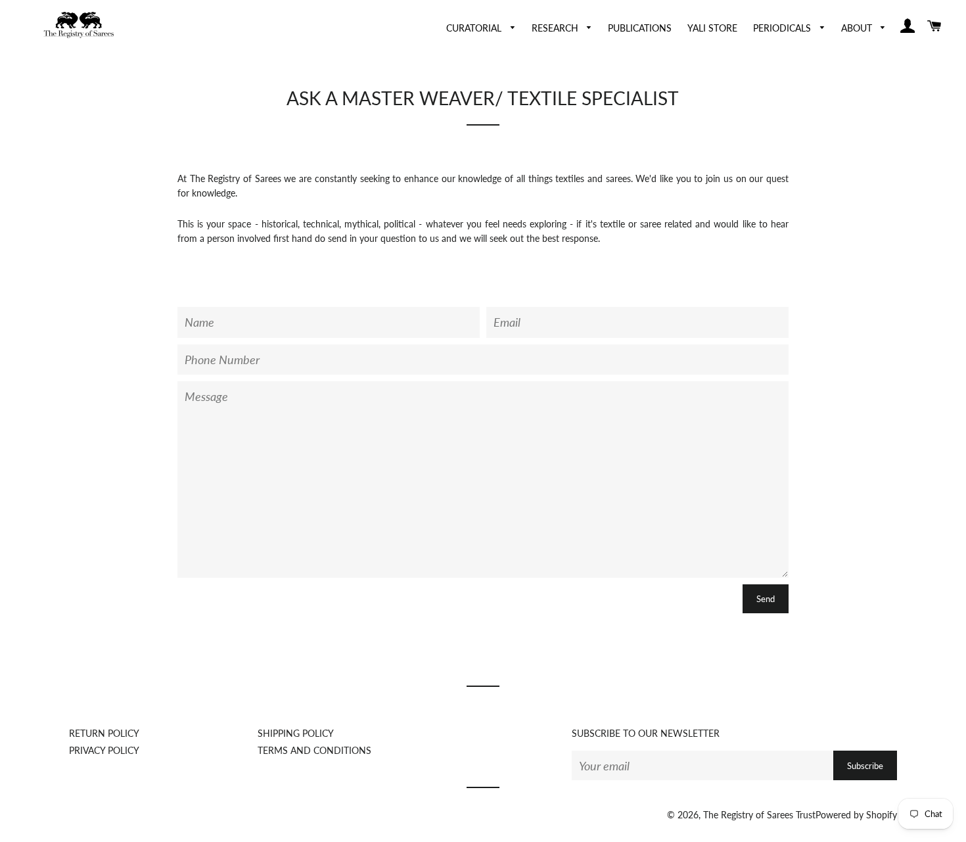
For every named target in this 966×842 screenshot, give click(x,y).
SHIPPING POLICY (296, 733)
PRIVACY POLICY (104, 750)
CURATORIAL (475, 28)
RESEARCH (556, 28)
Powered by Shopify (856, 814)
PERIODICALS (783, 28)
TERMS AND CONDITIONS (314, 750)
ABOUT (858, 28)
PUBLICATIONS (640, 28)
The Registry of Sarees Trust (759, 814)
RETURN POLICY (104, 733)
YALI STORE (712, 28)
